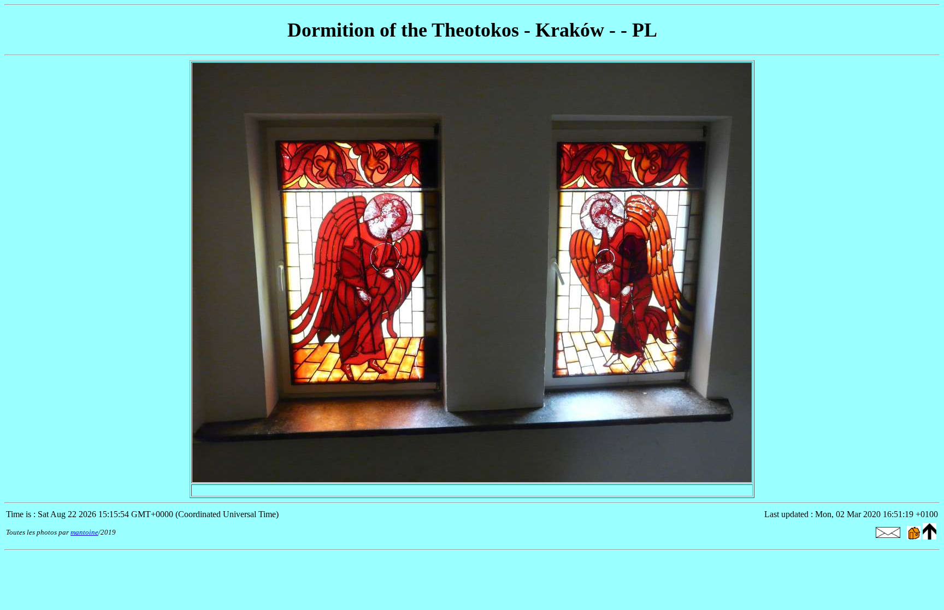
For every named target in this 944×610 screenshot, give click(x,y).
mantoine (84, 532)
